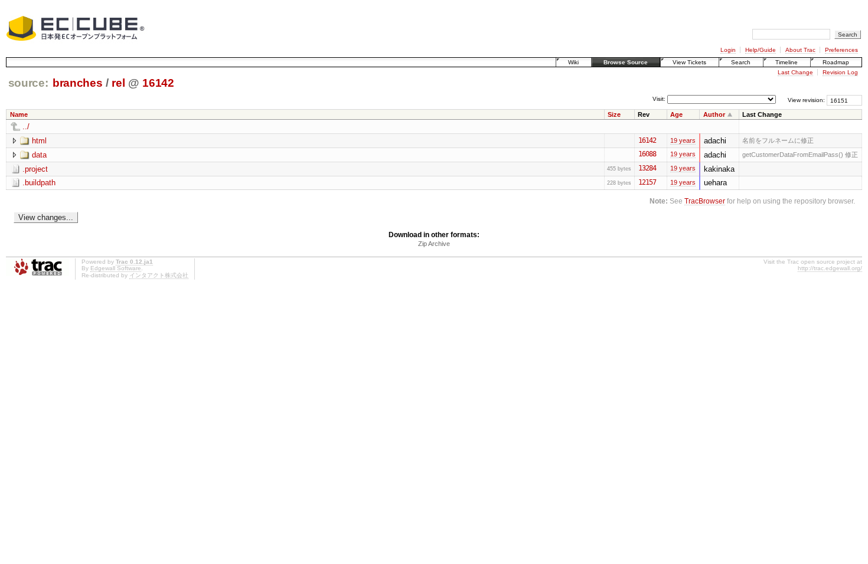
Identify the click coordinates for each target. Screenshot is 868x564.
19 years (683, 140)
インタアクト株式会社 (158, 275)
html (39, 140)
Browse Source (625, 62)
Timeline (786, 62)
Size (614, 114)
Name (19, 114)
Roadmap (836, 62)
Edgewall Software (115, 268)
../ (26, 126)
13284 (647, 168)
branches (77, 83)
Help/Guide (760, 50)
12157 (647, 182)
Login (728, 50)
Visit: (658, 99)
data (39, 154)
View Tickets (689, 62)
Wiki (573, 62)
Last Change (795, 72)
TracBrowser (704, 201)
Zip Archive (434, 243)
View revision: (806, 100)
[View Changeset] (661, 140)
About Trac (800, 50)
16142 (158, 83)
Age (676, 114)
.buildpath (39, 182)
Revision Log (840, 72)
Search (740, 62)
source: (28, 83)
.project (35, 169)
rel (118, 83)
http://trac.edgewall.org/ (830, 268)
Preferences (841, 50)
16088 (647, 154)
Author (714, 114)
